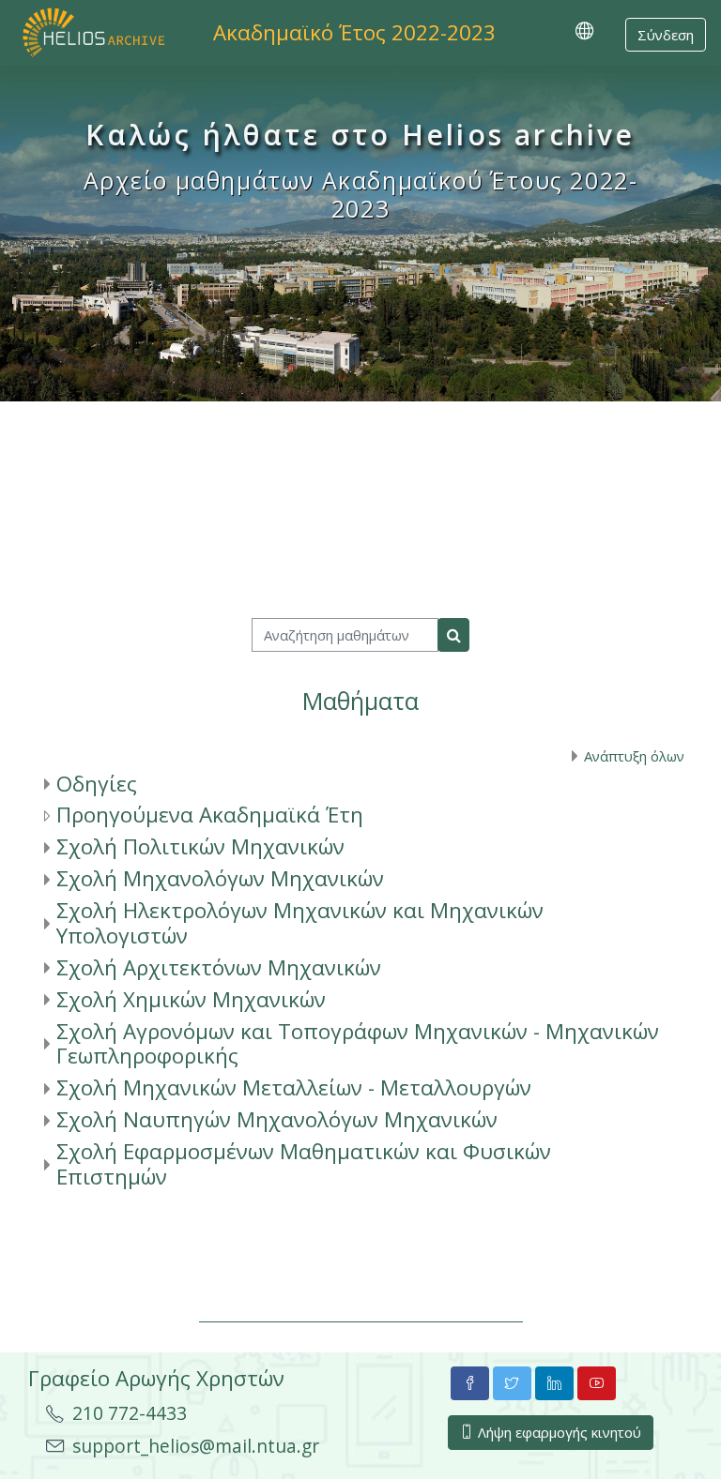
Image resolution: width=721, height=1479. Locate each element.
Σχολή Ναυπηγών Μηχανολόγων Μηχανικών (277, 1119)
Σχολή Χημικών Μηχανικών (191, 999)
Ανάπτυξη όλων (634, 756)
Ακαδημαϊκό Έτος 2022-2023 (354, 32)
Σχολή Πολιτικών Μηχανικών (200, 846)
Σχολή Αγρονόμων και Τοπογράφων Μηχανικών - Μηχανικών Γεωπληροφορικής (357, 1044)
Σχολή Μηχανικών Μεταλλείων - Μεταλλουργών (293, 1087)
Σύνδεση (665, 34)
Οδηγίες (96, 783)
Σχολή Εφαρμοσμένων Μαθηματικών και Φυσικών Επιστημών (303, 1164)
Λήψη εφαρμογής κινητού (557, 1432)
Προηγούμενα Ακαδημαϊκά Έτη (209, 814)
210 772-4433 (129, 1413)
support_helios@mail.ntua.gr (195, 1445)
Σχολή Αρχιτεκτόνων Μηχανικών (218, 967)
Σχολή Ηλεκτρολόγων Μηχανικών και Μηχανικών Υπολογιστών (300, 923)
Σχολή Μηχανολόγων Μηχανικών (220, 878)
